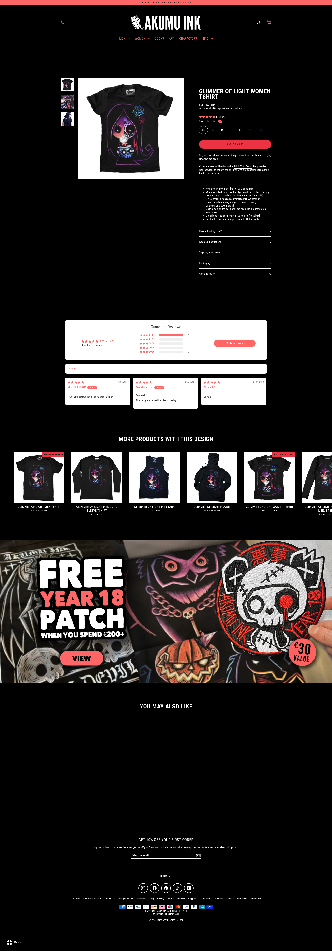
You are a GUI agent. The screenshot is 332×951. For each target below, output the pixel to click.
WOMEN (140, 38)
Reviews (181, 898)
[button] (207, 117)
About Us (75, 898)
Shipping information (210, 252)
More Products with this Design (166, 439)
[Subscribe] (198, 855)
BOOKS (159, 38)
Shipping (216, 108)
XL (240, 130)
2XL (251, 130)
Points (171, 898)
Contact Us (110, 898)
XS (203, 130)
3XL (262, 130)
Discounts (141, 898)
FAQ (152, 898)
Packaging (204, 263)
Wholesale (242, 898)
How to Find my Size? (210, 231)
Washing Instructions (210, 241)
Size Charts (205, 898)
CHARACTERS (188, 38)
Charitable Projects (92, 898)
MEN (122, 38)
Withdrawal (255, 898)
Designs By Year (126, 898)
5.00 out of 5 (106, 341)
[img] (76, 382)
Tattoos (230, 898)
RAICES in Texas (243, 166)
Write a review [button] (234, 343)
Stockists (218, 898)
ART (171, 38)
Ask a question (207, 273)
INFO (205, 38)
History (160, 898)
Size (208, 121)
